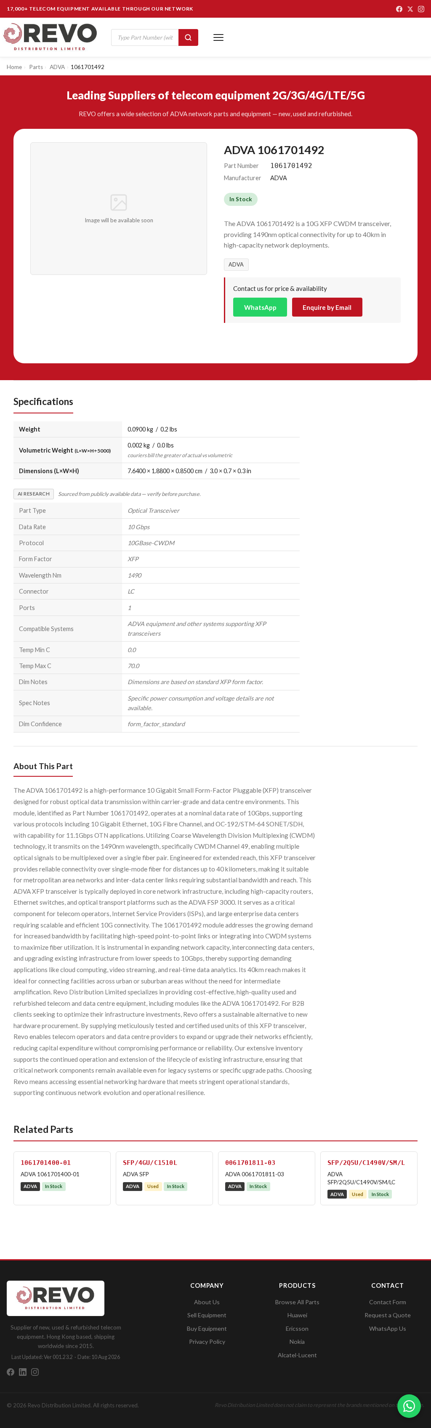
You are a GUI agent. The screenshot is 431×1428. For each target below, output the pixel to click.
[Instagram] (421, 9)
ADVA (236, 264)
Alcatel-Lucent (297, 1355)
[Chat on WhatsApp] (409, 1406)
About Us (207, 1301)
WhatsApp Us (387, 1328)
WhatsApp (260, 307)
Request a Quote (387, 1315)
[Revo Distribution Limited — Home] (50, 37)
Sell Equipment (206, 1315)
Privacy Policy (207, 1341)
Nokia (297, 1341)
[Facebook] (399, 9)
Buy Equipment (207, 1328)
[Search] (188, 37)
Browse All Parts (297, 1301)
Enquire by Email (327, 307)
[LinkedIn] (23, 1372)
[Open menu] (218, 37)
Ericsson (297, 1328)
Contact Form (387, 1301)
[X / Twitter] (410, 9)
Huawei (297, 1315)
